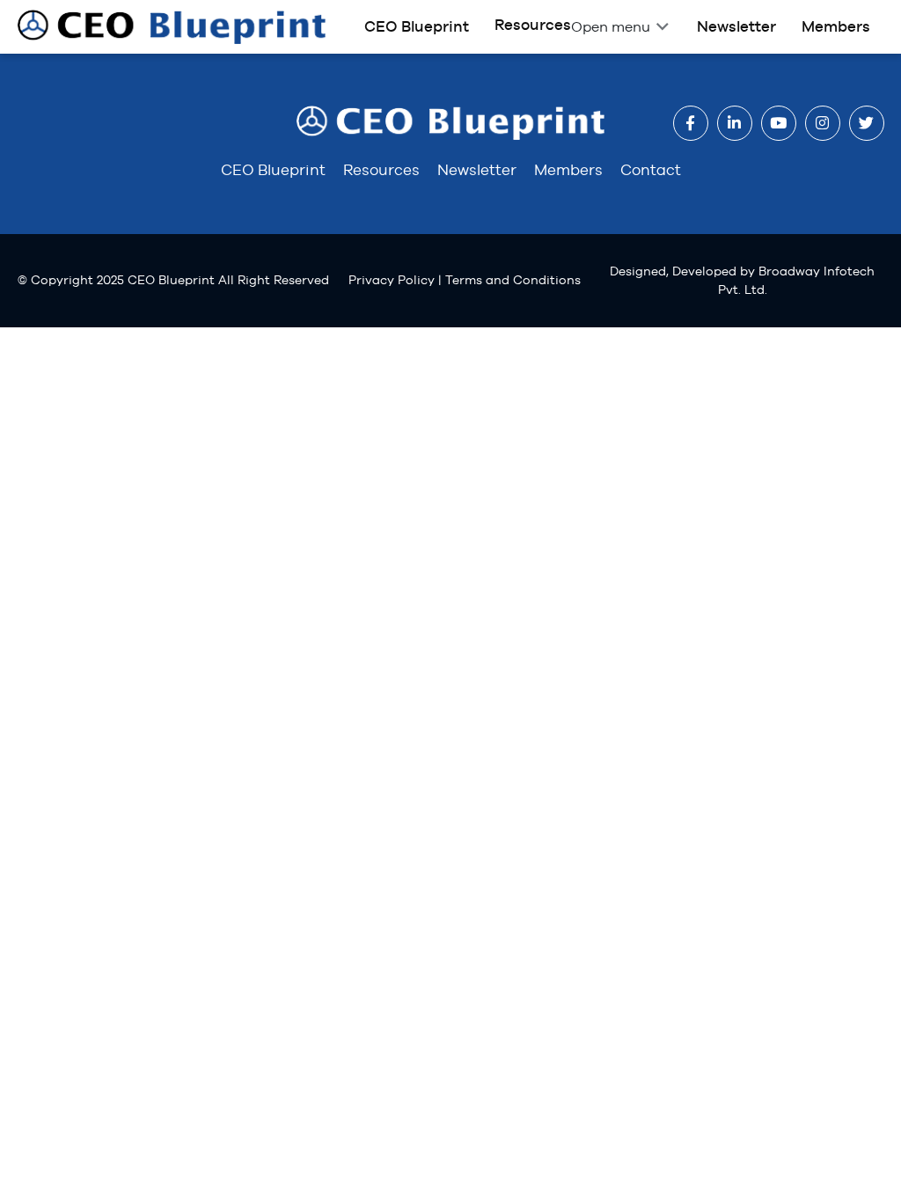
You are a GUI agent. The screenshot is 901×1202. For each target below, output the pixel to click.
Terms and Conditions (513, 280)
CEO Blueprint (416, 26)
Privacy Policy (391, 280)
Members (836, 26)
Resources (532, 25)
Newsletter (736, 26)
